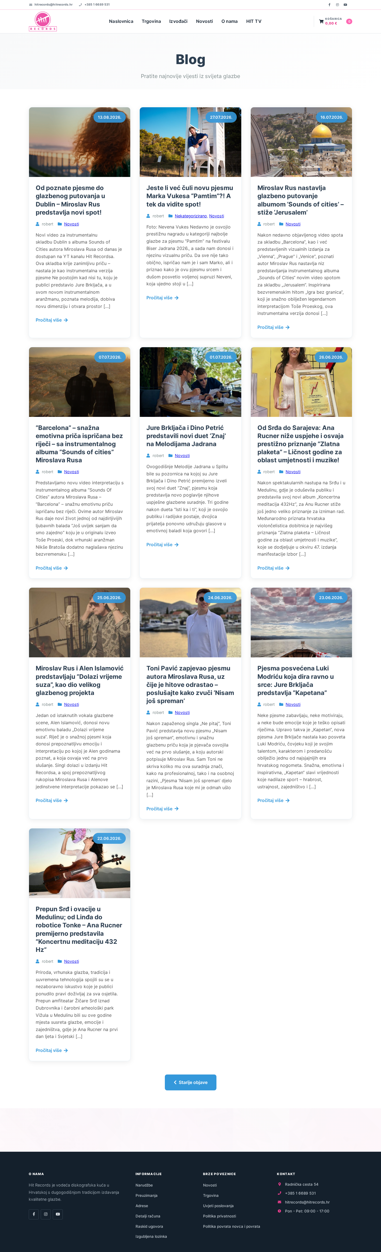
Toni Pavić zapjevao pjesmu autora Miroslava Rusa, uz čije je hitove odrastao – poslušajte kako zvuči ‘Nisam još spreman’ (190, 684)
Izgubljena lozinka (151, 1236)
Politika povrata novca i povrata (231, 1226)
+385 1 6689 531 (97, 4)
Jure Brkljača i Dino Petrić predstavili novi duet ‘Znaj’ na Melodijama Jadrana (186, 436)
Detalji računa (148, 1216)
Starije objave (193, 1082)
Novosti (204, 21)
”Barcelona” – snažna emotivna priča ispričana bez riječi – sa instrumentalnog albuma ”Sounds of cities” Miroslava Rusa (79, 444)
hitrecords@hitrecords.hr (54, 4)
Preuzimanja (147, 1195)
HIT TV (254, 21)
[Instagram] (337, 4)
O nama (229, 21)
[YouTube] (345, 4)
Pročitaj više (49, 320)
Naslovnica (121, 21)
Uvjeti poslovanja (218, 1206)
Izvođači (178, 21)
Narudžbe (144, 1185)
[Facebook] (329, 4)
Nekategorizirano (191, 215)
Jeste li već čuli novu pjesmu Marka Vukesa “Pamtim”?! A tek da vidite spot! (189, 196)
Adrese (142, 1206)
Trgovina (151, 21)
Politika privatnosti (219, 1216)
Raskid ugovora (149, 1226)
